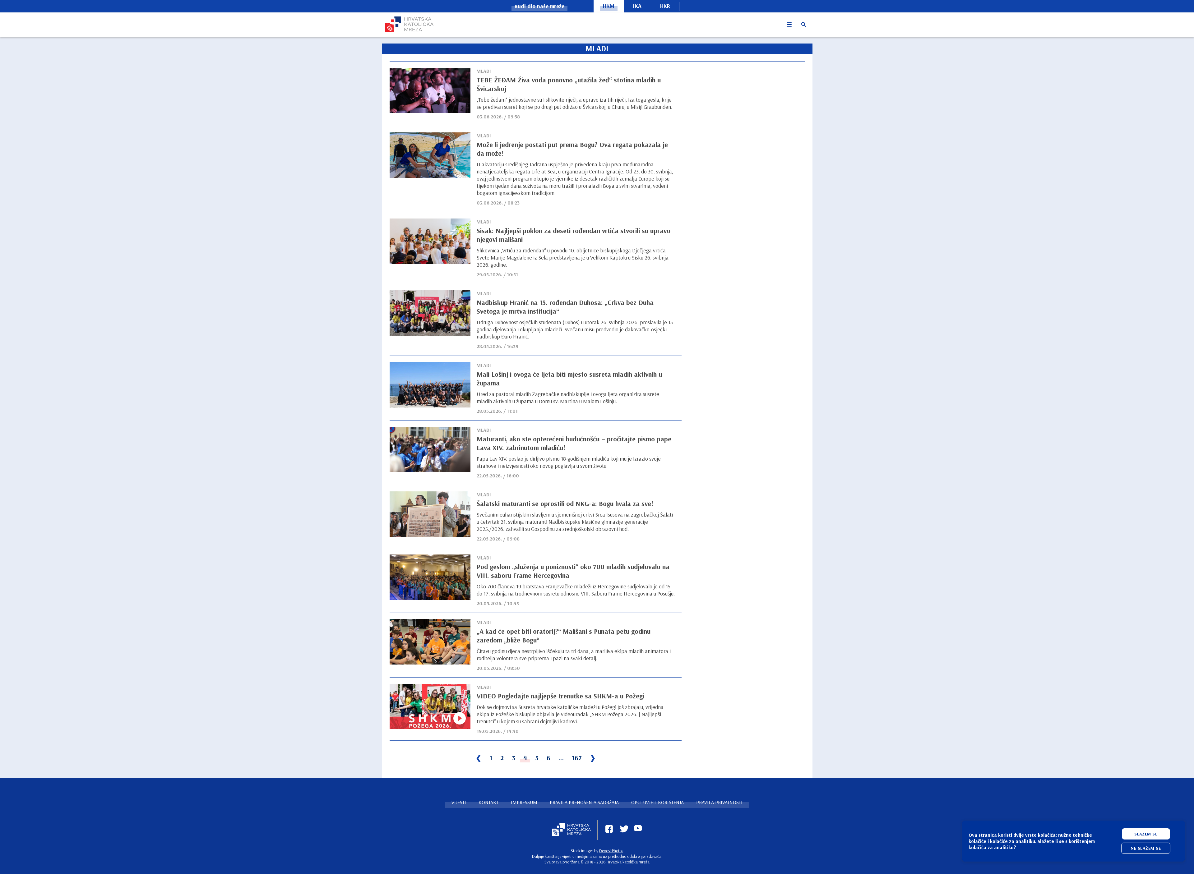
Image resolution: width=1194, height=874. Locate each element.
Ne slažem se (1146, 848)
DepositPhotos (611, 850)
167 (577, 757)
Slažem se (1146, 834)
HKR (665, 5)
